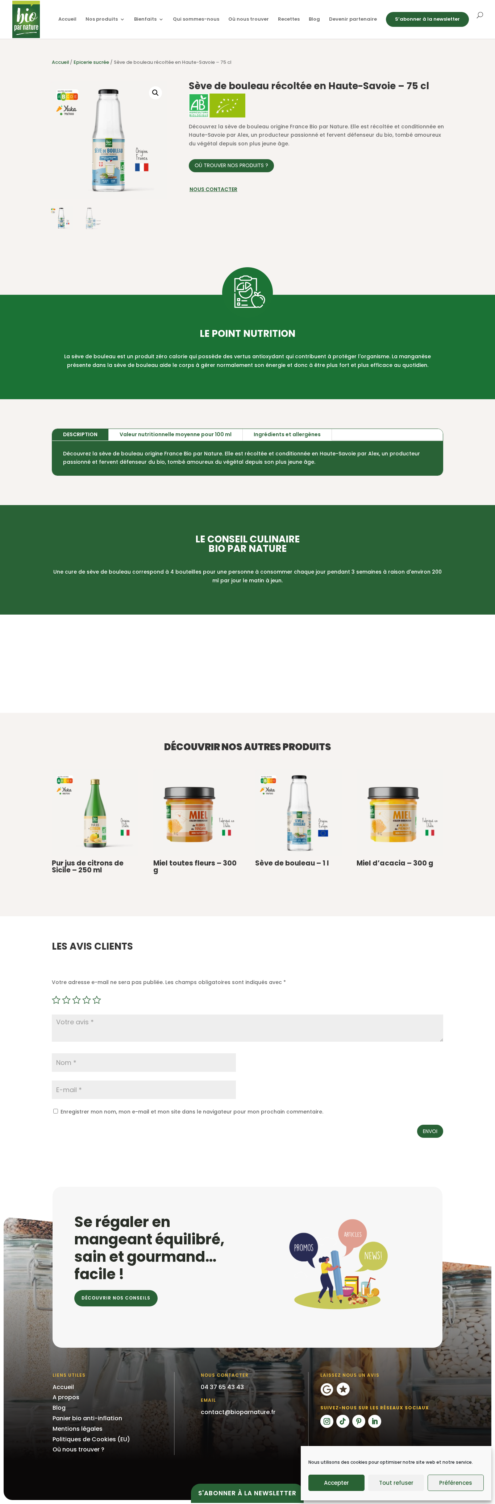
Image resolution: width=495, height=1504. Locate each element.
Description (80, 434)
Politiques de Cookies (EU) (91, 1439)
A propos (66, 1397)
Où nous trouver (248, 19)
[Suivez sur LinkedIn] (374, 1421)
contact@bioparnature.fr (238, 1412)
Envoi (430, 1131)
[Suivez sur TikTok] (342, 1421)
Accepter (336, 1483)
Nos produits (102, 19)
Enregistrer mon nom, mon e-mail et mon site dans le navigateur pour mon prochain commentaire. (192, 1111)
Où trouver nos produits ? (231, 165)
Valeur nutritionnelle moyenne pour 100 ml (176, 434)
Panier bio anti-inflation (87, 1418)
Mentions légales (78, 1429)
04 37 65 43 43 (222, 1387)
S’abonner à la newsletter (427, 19)
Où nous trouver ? (78, 1449)
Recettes (289, 19)
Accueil (67, 19)
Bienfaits (145, 19)
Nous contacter (213, 189)
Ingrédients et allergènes (287, 434)
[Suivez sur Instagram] (326, 1421)
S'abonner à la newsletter (247, 1493)
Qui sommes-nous (196, 19)
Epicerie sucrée (91, 62)
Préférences (455, 1483)
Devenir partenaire (353, 19)
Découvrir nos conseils (116, 1298)
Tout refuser (396, 1483)
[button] (155, 92)
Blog (314, 19)
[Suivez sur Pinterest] (358, 1421)
